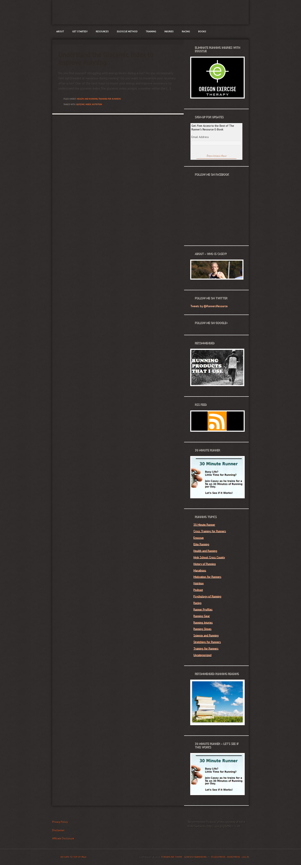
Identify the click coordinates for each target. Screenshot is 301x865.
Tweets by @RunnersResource (208, 306)
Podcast (198, 590)
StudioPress (218, 856)
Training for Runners (109, 98)
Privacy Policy (60, 822)
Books (202, 31)
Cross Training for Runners (209, 531)
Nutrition (198, 583)
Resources (102, 31)
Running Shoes (202, 629)
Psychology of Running (207, 596)
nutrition (97, 104)
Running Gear (201, 616)
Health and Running (87, 98)
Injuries (169, 31)
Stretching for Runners (207, 642)
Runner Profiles (202, 609)
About (60, 31)
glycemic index (83, 104)
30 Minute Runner (204, 524)
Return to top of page (73, 856)
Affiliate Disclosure (63, 838)
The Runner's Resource (150, 12)
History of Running (204, 564)
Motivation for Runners (207, 576)
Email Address (200, 137)
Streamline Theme (171, 856)
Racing (186, 31)
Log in (245, 856)
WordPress (233, 856)
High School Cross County (209, 557)
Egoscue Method (127, 31)
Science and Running (205, 635)
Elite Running (201, 544)
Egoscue (198, 537)
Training (151, 31)
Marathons (199, 570)
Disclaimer (58, 830)
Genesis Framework (195, 856)
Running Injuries (203, 622)
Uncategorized (202, 655)
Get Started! (80, 31)
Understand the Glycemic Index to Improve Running (106, 58)
